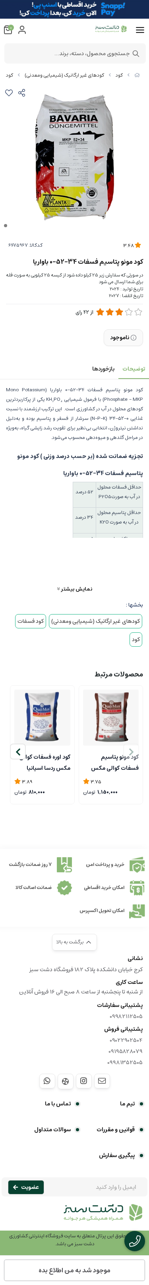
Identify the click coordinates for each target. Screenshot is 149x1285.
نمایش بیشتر (76, 589)
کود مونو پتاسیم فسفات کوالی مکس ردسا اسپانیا (115, 761)
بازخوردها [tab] (103, 369)
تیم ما (127, 1104)
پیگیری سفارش (117, 1155)
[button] (18, 751)
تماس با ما (58, 1104)
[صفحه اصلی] (137, 75)
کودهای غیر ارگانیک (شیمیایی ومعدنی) (64, 75)
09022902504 (126, 1040)
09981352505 (125, 1062)
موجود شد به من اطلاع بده (74, 1270)
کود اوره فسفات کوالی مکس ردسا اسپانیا (44, 761)
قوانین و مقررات (116, 1130)
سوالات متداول (52, 1130)
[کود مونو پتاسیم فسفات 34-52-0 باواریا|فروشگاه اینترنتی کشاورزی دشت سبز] (74, 1217)
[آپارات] (66, 1081)
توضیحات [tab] (133, 369)
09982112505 (126, 1016)
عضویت (30, 1187)
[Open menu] (140, 30)
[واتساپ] (47, 1081)
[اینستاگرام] (84, 1081)
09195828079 (125, 1051)
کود (119, 75)
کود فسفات (30, 621)
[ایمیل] (102, 1081)
